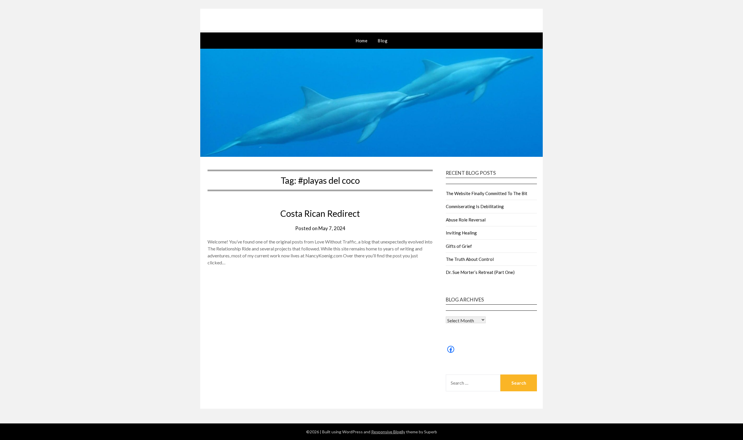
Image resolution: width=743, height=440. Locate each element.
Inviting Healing (461, 232)
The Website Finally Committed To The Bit (486, 193)
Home (361, 40)
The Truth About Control (470, 259)
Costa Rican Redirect (320, 213)
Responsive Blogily (388, 431)
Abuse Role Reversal (466, 219)
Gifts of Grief (459, 246)
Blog (382, 40)
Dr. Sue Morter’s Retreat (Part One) (480, 272)
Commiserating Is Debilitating (475, 206)
